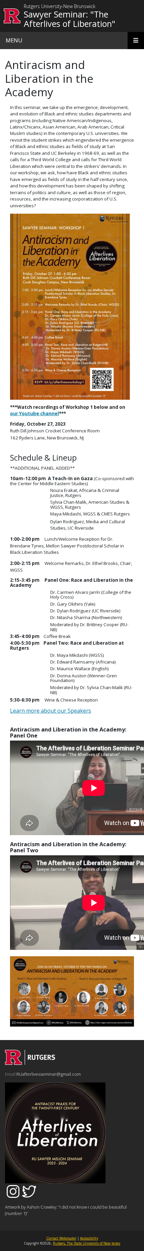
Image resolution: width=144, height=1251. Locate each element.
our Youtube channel (34, 413)
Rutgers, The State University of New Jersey (86, 1243)
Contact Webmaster (61, 1238)
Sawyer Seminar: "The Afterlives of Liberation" (69, 18)
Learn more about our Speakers (50, 710)
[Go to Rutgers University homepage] (12, 16)
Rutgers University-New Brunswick (59, 6)
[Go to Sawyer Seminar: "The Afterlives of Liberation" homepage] (30, 1063)
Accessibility (89, 1238)
